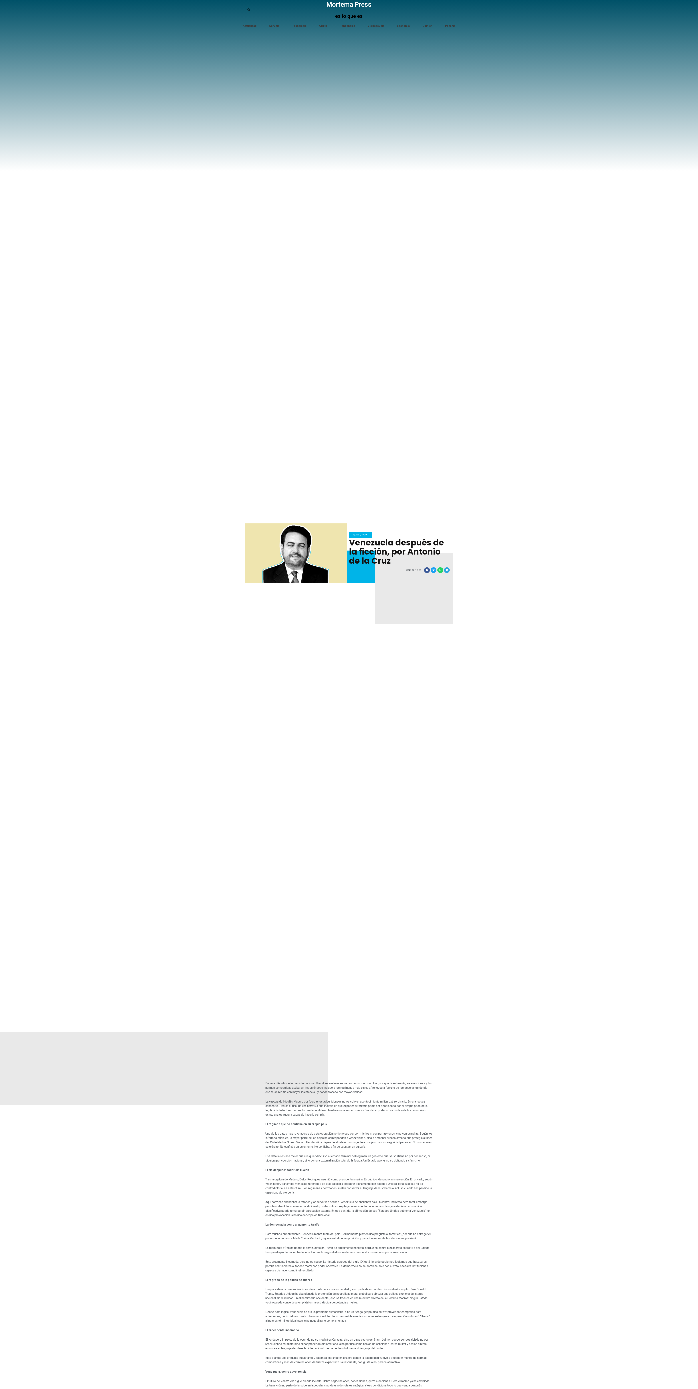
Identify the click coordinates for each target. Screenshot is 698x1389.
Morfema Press (349, 4)
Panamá (450, 25)
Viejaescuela (376, 25)
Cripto (323, 25)
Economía (403, 25)
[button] (427, 570)
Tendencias (347, 25)
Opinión (427, 25)
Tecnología (299, 25)
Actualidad (249, 25)
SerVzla (274, 25)
